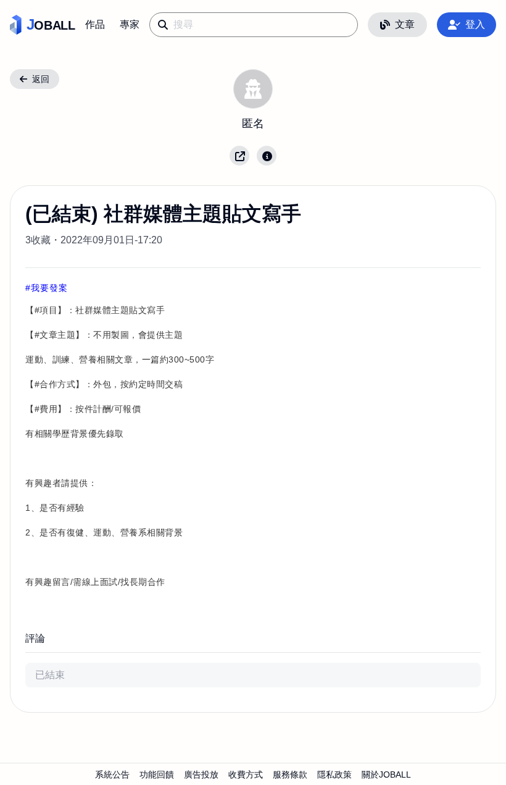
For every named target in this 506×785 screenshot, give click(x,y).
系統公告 (112, 774)
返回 (40, 79)
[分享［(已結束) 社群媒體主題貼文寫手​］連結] (239, 156)
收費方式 (245, 774)
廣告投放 (201, 774)
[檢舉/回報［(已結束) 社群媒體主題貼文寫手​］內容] (266, 156)
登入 (475, 24)
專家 (129, 24)
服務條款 (290, 774)
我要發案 (49, 288)
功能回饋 (156, 774)
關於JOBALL (386, 774)
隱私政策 (334, 774)
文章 (405, 24)
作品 (95, 24)
